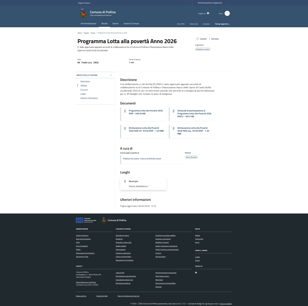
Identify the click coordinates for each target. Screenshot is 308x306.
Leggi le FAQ (120, 272)
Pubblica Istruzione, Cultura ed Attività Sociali (142, 158)
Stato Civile (194, 24)
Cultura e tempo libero (123, 256)
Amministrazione (88, 23)
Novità (104, 23)
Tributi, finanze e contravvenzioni (167, 249)
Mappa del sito (81, 296)
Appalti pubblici (121, 246)
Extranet (158, 286)
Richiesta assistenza (123, 283)
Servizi (115, 23)
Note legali (159, 279)
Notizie (197, 235)
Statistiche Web (102, 296)
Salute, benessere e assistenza (166, 246)
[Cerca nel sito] (227, 13)
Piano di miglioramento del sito (128, 296)
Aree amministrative (83, 239)
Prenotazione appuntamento (126, 276)
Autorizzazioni (120, 249)
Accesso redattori (226, 303)
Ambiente (119, 239)
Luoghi (197, 257)
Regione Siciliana (84, 3)
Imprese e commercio (163, 239)
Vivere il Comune (131, 23)
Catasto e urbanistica (123, 253)
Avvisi (197, 242)
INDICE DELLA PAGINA (87, 75)
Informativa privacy (162, 276)
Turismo (158, 253)
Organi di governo (82, 235)
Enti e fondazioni (82, 246)
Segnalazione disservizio (124, 279)
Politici (78, 249)
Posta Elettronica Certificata (86, 282)
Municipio (133, 181)
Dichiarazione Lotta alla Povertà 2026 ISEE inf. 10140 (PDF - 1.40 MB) (146, 129)
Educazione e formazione (124, 260)
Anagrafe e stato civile (123, 242)
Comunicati (199, 239)
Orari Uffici (181, 24)
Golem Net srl (173, 303)
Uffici (78, 242)
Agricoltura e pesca (122, 235)
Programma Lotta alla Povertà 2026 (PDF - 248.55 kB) (146, 112)
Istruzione (206, 24)
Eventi (197, 260)
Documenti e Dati (82, 256)
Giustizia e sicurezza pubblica (165, 235)
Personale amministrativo (85, 253)
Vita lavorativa (160, 256)
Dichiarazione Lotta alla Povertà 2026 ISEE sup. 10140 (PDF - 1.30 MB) (193, 131)
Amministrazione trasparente (210, 2)
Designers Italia (212, 303)
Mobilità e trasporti (162, 242)
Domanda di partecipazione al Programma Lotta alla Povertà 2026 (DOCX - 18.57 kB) (194, 113)
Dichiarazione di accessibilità (165, 283)
